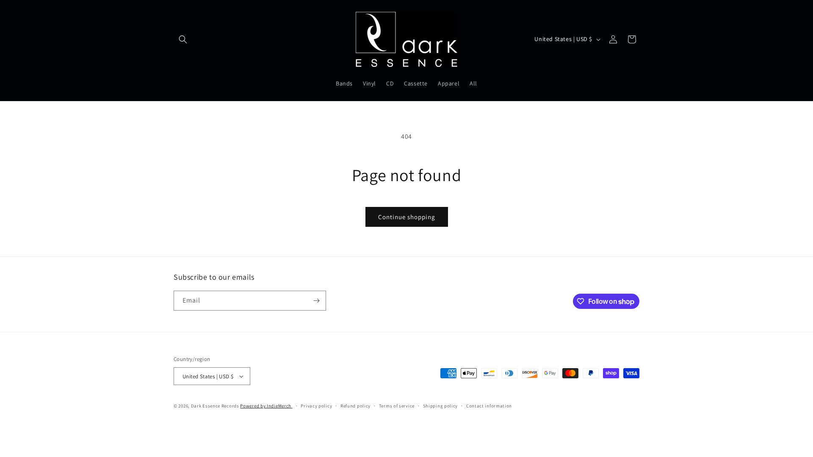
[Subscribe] (316, 301)
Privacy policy (316, 406)
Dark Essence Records (216, 406)
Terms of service (397, 406)
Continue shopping (406, 217)
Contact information (489, 406)
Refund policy (355, 406)
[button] (183, 39)
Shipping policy (440, 406)
